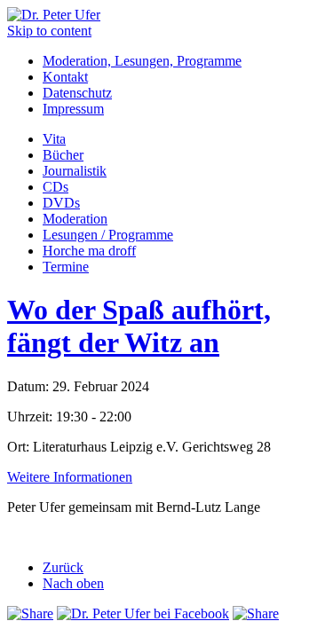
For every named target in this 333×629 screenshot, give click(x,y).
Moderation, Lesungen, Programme (142, 60)
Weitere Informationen (69, 476)
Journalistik (75, 170)
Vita (54, 138)
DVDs (61, 202)
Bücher (63, 154)
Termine (66, 266)
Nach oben (73, 583)
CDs (55, 186)
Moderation (75, 218)
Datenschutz (77, 92)
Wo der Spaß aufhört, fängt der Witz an (139, 326)
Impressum (73, 108)
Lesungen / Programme (108, 234)
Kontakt (65, 76)
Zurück (63, 567)
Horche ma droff (89, 250)
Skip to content (49, 30)
